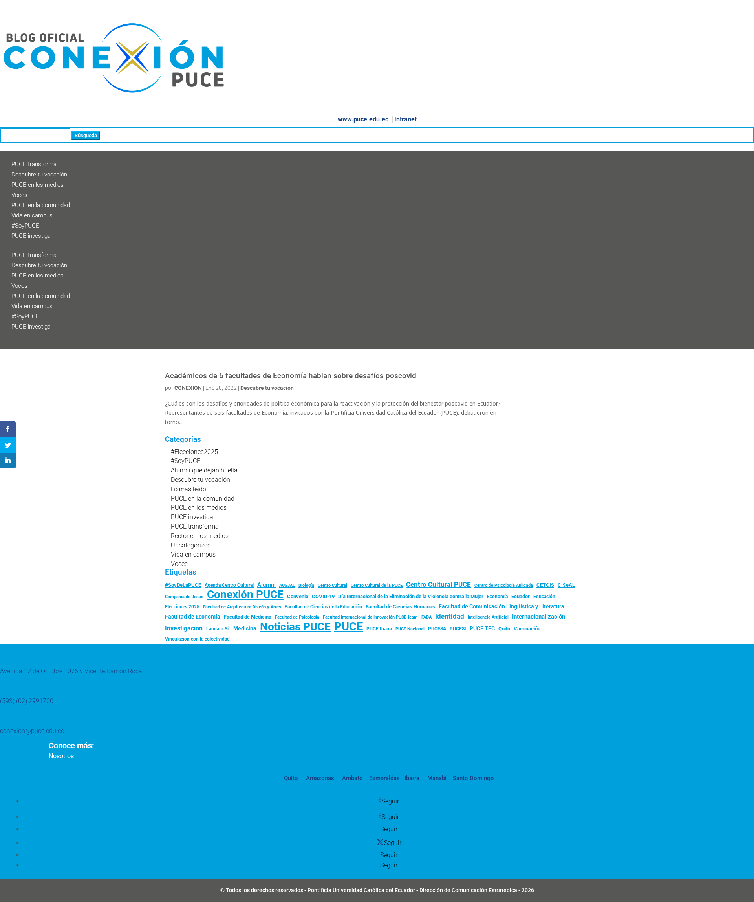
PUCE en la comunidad (40, 205)
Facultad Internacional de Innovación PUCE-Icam (370, 617)
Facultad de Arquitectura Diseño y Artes (242, 607)
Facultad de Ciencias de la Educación (323, 607)
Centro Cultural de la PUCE (377, 585)
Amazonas (319, 778)
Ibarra (411, 778)
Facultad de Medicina (247, 617)
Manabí (436, 778)
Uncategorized (191, 545)
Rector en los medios (200, 536)
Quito (504, 629)
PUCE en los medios (37, 184)
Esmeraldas (384, 778)
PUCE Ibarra (379, 629)
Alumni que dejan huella (204, 470)
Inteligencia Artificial (488, 617)
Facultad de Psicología (297, 617)
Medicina (244, 628)
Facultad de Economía (192, 617)
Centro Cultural (332, 585)
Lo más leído (188, 489)
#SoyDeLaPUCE (183, 585)
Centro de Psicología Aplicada (503, 585)
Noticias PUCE (295, 627)
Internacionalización (538, 617)
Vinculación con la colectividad (197, 639)
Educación (544, 596)
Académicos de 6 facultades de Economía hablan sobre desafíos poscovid (290, 375)
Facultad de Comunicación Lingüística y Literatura (501, 606)
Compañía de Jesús (184, 596)
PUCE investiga (31, 235)
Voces (19, 194)
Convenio (297, 596)
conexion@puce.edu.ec (32, 731)
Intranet (405, 119)
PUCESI (458, 629)
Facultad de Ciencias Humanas (400, 607)
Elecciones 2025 (182, 607)
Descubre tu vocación (39, 174)
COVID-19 (323, 596)
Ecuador (520, 596)
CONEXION (188, 388)
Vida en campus (32, 215)
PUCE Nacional (410, 629)
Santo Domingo (473, 778)
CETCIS (545, 585)
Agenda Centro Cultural (229, 585)
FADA (426, 617)
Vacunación (527, 629)
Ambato (351, 778)
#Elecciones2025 (194, 452)
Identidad (449, 616)
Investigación (184, 628)
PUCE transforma (34, 164)
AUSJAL (287, 585)
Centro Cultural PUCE (438, 584)
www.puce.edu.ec (363, 119)
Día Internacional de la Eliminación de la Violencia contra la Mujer (410, 596)
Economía (497, 596)
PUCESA (437, 629)
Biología (306, 585)
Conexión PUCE (245, 594)
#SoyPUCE (25, 225)
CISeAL (566, 585)
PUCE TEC (482, 628)
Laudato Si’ (218, 629)
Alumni (266, 584)
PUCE (348, 627)
